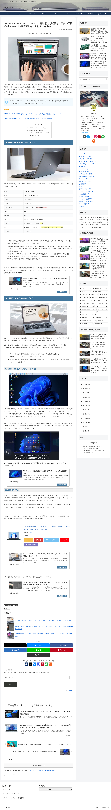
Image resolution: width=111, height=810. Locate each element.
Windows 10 (86, 159)
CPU (82, 154)
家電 (81, 186)
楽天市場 (38, 540)
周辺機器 (84, 194)
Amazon (28, 540)
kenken (93, 113)
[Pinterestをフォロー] (42, 664)
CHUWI (16, 605)
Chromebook (84, 179)
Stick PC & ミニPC (87, 161)
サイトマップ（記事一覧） (11, 793)
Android (84, 171)
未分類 (82, 206)
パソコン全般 (86, 199)
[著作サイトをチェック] (26, 664)
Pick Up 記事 (84, 204)
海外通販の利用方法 (86, 201)
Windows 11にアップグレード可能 (39, 133)
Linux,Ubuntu (84, 169)
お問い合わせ (84, 132)
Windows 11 (8, 605)
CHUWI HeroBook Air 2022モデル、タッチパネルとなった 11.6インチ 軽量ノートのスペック (32, 114)
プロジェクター (85, 189)
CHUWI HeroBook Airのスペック (37, 128)
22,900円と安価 (34, 135)
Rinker (30, 532)
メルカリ (64, 540)
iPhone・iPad (86, 174)
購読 (10, 684)
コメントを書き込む (38, 765)
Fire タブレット (85, 181)
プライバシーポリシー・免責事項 (13, 798)
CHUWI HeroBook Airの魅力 (36, 130)
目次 (36, 124)
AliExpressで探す (31, 544)
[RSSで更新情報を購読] (50, 664)
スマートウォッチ (86, 191)
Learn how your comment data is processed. (41, 770)
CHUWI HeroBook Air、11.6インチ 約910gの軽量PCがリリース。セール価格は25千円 (30, 118)
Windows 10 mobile (86, 176)
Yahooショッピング (51, 540)
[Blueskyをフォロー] (34, 664)
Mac (83, 166)
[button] (38, 655)
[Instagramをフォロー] (38, 664)
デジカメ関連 (84, 196)
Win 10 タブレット (87, 164)
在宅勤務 (83, 184)
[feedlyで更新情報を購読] (46, 664)
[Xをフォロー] (30, 664)
